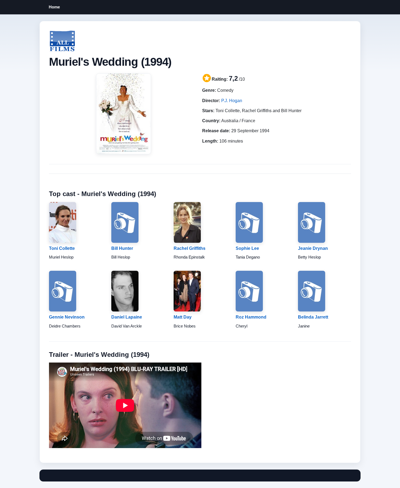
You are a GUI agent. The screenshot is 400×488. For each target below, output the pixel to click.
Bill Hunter (122, 248)
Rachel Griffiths (189, 248)
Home (54, 7)
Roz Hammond (251, 317)
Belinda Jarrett (313, 317)
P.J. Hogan (231, 100)
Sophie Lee (247, 248)
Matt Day (183, 317)
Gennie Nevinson (67, 317)
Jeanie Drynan (313, 248)
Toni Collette (62, 248)
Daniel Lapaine (126, 317)
